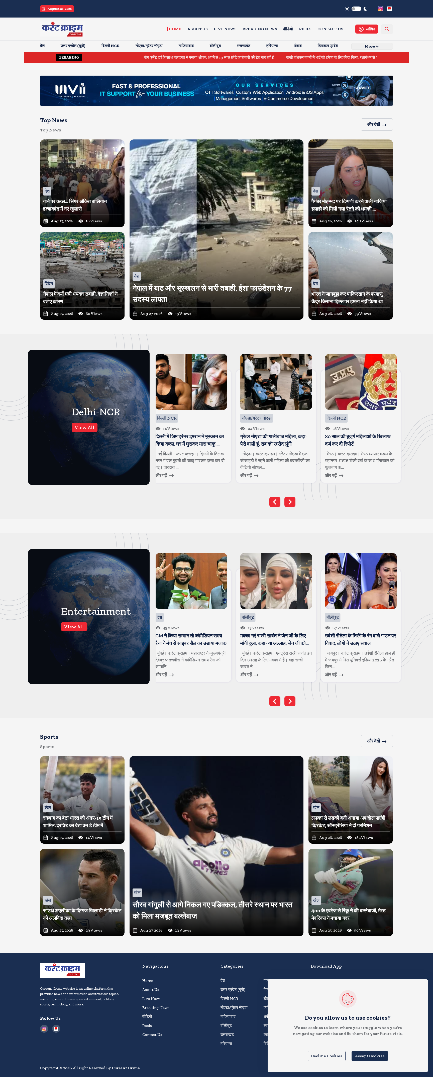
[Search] (387, 29)
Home (175, 29)
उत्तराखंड (227, 1034)
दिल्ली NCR (229, 998)
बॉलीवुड (226, 1025)
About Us (197, 29)
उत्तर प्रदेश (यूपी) (233, 989)
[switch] (356, 9)
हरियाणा (226, 1043)
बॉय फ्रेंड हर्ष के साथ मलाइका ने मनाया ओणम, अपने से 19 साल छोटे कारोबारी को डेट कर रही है (143, 57)
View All (84, 427)
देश (223, 980)
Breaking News (260, 29)
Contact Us (330, 29)
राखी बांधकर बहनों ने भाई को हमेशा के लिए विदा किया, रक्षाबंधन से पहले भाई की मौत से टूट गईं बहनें (286, 57)
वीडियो (288, 29)
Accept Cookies (370, 1055)
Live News (225, 29)
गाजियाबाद (228, 1016)
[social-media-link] (380, 8)
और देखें (373, 124)
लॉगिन (370, 29)
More (370, 46)
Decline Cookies (326, 1055)
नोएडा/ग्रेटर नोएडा (234, 1007)
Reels (305, 29)
